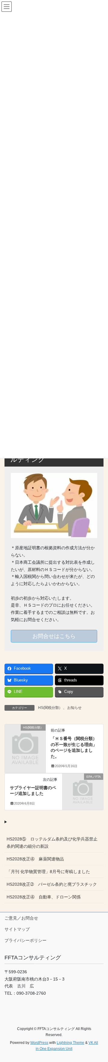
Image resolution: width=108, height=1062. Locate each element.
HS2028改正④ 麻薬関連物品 (35, 858)
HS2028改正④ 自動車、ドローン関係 (44, 897)
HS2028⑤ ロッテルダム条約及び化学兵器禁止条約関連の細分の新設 (52, 842)
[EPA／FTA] (82, 785)
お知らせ (74, 708)
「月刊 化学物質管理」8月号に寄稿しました (48, 871)
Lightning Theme (70, 1043)
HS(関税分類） (50, 708)
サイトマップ (17, 929)
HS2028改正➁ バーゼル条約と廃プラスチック (52, 884)
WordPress (39, 1043)
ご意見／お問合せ (21, 918)
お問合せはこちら (54, 636)
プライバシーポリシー (25, 940)
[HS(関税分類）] (25, 736)
